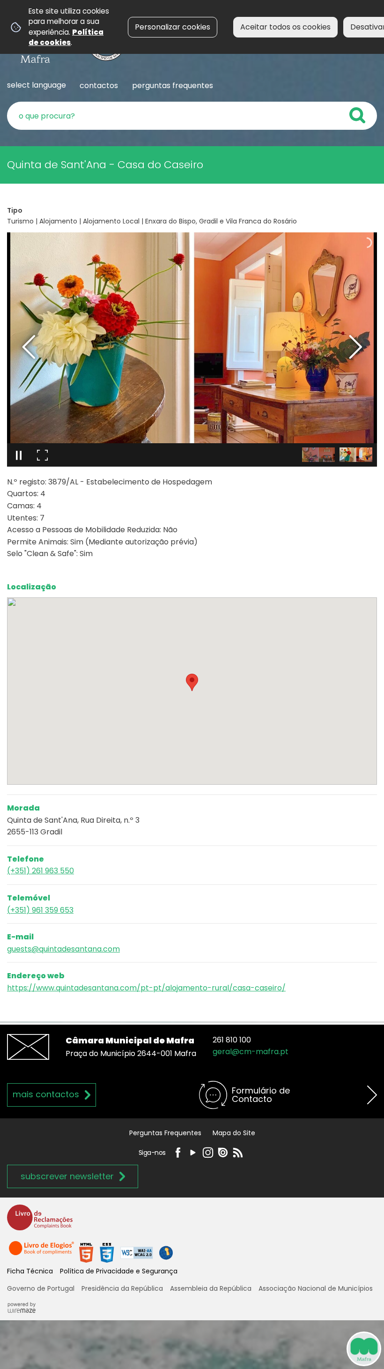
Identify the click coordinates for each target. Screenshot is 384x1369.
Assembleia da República (210, 1288)
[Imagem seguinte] (355, 347)
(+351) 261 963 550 (40, 870)
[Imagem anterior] (28, 347)
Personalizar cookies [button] (172, 27)
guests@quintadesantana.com (63, 949)
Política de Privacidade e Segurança (118, 1271)
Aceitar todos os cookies (285, 27)
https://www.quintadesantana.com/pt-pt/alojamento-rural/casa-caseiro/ (146, 987)
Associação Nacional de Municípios (315, 1288)
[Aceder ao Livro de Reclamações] (40, 1221)
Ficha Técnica (30, 1271)
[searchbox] (192, 116)
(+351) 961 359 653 (40, 910)
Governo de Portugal (40, 1288)
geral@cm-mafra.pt (250, 1051)
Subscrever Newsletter (67, 1176)
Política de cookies (66, 37)
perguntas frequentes (172, 85)
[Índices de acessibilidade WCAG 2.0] (126, 1252)
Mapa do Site (234, 1133)
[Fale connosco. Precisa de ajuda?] (277, 1348)
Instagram (207, 1152)
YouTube (192, 1152)
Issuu (222, 1152)
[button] (318, 454)
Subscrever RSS (237, 1152)
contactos (99, 85)
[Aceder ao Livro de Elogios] (42, 1252)
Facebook (177, 1152)
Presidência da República (122, 1288)
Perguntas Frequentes (165, 1133)
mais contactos (46, 1094)
